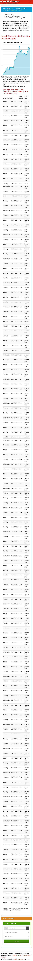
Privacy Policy (26, 955)
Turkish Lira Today (18, 959)
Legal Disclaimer (16, 955)
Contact (3, 957)
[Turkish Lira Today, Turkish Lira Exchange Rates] (10, 2)
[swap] (27, 928)
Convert (16, 941)
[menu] (30, 1)
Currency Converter (10, 923)
